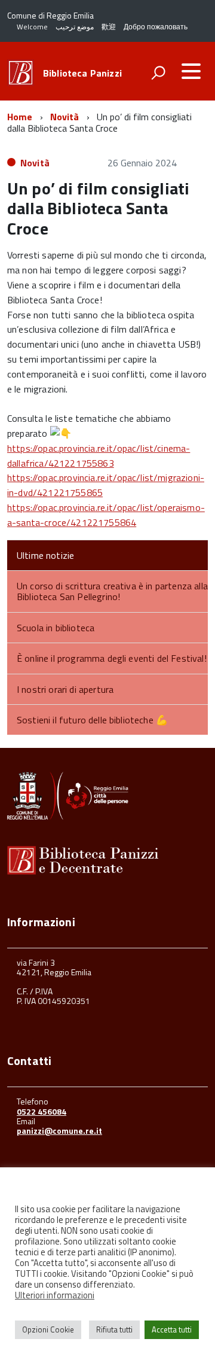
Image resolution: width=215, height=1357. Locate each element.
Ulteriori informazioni (54, 1295)
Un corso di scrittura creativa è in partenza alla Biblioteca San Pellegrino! (112, 591)
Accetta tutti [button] (172, 1329)
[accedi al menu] (191, 71)
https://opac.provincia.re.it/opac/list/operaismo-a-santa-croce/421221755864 (106, 515)
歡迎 (109, 26)
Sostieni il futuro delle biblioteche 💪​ (92, 720)
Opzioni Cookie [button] (48, 1329)
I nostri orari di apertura (65, 689)
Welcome (32, 26)
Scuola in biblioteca (55, 627)
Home (20, 116)
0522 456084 (41, 1111)
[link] (98, 455)
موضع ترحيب (75, 26)
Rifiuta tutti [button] (114, 1329)
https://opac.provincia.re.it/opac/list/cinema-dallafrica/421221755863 (98, 455)
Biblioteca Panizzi (82, 73)
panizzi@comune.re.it (59, 1130)
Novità (64, 116)
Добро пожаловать (156, 26)
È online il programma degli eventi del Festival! (112, 658)
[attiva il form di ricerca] (158, 72)
